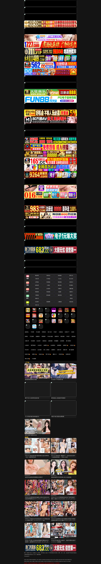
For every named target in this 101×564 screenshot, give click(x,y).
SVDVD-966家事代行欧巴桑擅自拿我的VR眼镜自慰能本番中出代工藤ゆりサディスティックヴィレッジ (63, 520)
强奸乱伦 (48, 275)
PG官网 (32, 332)
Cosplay (59, 278)
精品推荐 (37, 275)
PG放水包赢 (50, 336)
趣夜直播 (50, 340)
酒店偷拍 (74, 336)
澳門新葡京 (33, 345)
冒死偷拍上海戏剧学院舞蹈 (58, 398)
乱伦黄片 (39, 340)
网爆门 (71, 295)
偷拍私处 (45, 340)
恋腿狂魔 (71, 288)
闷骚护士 (71, 291)
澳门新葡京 (68, 340)
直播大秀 (65, 349)
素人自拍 (71, 278)
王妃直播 (33, 340)
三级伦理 (37, 278)
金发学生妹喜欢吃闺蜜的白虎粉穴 (34, 477)
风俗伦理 (71, 301)
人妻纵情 (60, 301)
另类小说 (37, 305)
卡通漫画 (37, 295)
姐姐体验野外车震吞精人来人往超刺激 (61, 477)
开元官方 (27, 349)
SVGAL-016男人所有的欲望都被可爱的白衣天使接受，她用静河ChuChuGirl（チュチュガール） (37, 542)
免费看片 (53, 349)
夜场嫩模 (56, 340)
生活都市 (37, 301)
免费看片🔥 (46, 345)
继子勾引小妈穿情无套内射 (32, 398)
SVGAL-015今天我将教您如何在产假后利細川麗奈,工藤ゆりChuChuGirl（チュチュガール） (63, 498)
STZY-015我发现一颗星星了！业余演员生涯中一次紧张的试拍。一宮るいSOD (63, 456)
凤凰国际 (44, 336)
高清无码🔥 (61, 354)
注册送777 (67, 332)
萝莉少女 (71, 275)
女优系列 (48, 288)
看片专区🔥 (48, 354)
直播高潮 (57, 336)
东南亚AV (71, 282)
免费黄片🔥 (65, 345)
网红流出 (60, 285)
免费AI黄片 (68, 354)
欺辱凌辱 (37, 285)
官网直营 (44, 332)
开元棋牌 (38, 332)
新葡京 (26, 336)
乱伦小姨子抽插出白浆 (31, 435)
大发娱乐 (27, 345)
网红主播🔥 (27, 358)
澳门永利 (50, 332)
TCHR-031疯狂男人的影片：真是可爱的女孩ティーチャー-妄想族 (63, 541)
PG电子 (55, 332)
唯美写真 (60, 295)
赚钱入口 (55, 354)
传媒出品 (37, 298)
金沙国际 (40, 349)
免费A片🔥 (34, 354)
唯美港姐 (60, 282)
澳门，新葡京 (46, 349)
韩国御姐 (48, 282)
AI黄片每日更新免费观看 (57, 416)
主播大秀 (27, 340)
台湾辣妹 (37, 282)
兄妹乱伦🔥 (41, 354)
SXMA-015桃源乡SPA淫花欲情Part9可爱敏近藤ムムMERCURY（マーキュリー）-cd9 (37, 519)
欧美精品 (60, 275)
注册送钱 (61, 332)
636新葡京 (53, 345)
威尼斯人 (27, 332)
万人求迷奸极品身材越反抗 (32, 416)
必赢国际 (38, 336)
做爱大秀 (59, 349)
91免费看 (34, 358)
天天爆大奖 (33, 349)
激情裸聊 (59, 345)
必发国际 (62, 340)
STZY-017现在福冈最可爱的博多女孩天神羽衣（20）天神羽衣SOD (37, 456)
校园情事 (48, 301)
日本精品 (48, 278)
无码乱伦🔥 (72, 345)
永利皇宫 (40, 345)
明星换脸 (48, 291)
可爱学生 (60, 288)
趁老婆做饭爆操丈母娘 (31, 379)
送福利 (72, 332)
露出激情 (48, 295)
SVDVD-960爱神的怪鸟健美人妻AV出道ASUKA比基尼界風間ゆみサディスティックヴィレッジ (37, 498)
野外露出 (71, 285)
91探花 (48, 285)
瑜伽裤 (59, 291)
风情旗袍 (37, 291)
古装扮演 (37, 288)
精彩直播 (62, 336)
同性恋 (71, 298)
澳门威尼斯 (71, 349)
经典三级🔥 (27, 354)
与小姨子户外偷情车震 (57, 379)
